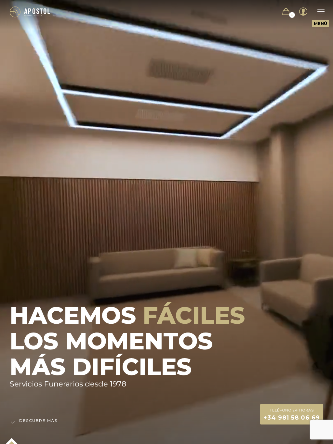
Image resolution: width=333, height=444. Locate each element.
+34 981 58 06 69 (291, 414)
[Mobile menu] (317, 11)
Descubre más (38, 420)
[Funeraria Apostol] (30, 11)
